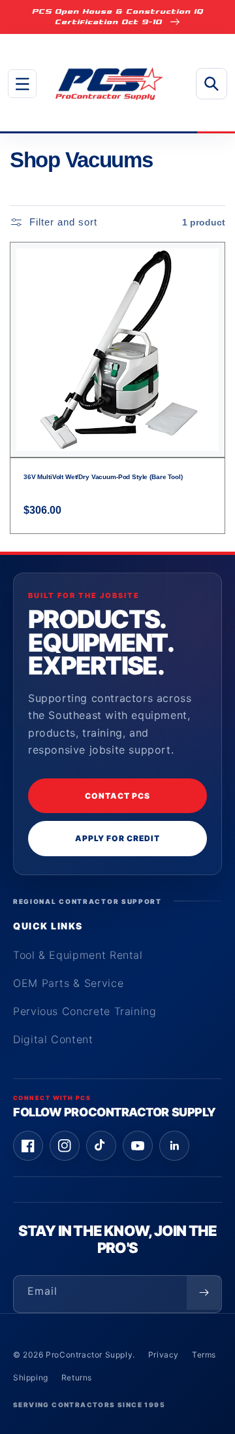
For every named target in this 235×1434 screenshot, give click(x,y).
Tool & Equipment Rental (78, 954)
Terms (204, 1354)
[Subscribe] (204, 1293)
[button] (22, 83)
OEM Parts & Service (68, 983)
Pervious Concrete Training (85, 1011)
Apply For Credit (117, 838)
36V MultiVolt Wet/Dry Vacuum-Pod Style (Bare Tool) (103, 476)
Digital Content (53, 1039)
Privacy (163, 1354)
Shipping (30, 1377)
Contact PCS (117, 796)
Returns (76, 1377)
